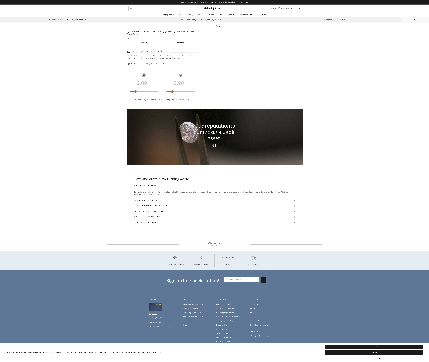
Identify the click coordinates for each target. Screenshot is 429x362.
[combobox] (143, 8)
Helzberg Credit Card (157, 318)
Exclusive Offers (222, 325)
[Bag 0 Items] (299, 8)
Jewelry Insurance (223, 333)
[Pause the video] (130, 161)
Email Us (253, 308)
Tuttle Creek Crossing (286, 8)
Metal (160, 51)
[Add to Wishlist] (302, 27)
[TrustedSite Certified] (214, 244)
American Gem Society (175, 264)
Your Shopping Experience (226, 308)
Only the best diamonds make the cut (149, 211)
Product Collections (223, 341)
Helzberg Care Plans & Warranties (228, 317)
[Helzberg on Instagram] (264, 336)
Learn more (244, 2)
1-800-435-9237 (256, 304)
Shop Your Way (254, 264)
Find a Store (254, 312)
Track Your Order (256, 321)
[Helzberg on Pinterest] (259, 336)
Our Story (227, 264)
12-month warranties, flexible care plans (151, 206)
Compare (143, 42)
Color (134, 51)
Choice (153, 51)
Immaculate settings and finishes (147, 217)
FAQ (251, 317)
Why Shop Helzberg (223, 304)
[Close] (426, 345)
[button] (273, 8)
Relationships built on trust (145, 186)
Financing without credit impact (147, 200)
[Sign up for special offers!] (263, 280)
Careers (185, 325)
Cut (147, 51)
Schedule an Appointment (259, 325)
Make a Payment (155, 322)
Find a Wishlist (221, 329)
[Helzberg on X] (255, 336)
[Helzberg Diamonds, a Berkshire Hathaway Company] (212, 8)
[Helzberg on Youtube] (268, 336)
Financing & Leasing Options (160, 326)
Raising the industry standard (146, 222)
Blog (184, 321)
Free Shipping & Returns (225, 312)
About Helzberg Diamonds (193, 304)
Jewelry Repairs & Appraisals (227, 321)
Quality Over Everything (202, 264)
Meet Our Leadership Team (193, 317)
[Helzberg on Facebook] (251, 336)
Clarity (141, 51)
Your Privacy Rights (374, 358)
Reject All (373, 352)
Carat (128, 51)
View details (180, 42)
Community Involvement (192, 312)
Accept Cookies (373, 347)
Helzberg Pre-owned (223, 337)
